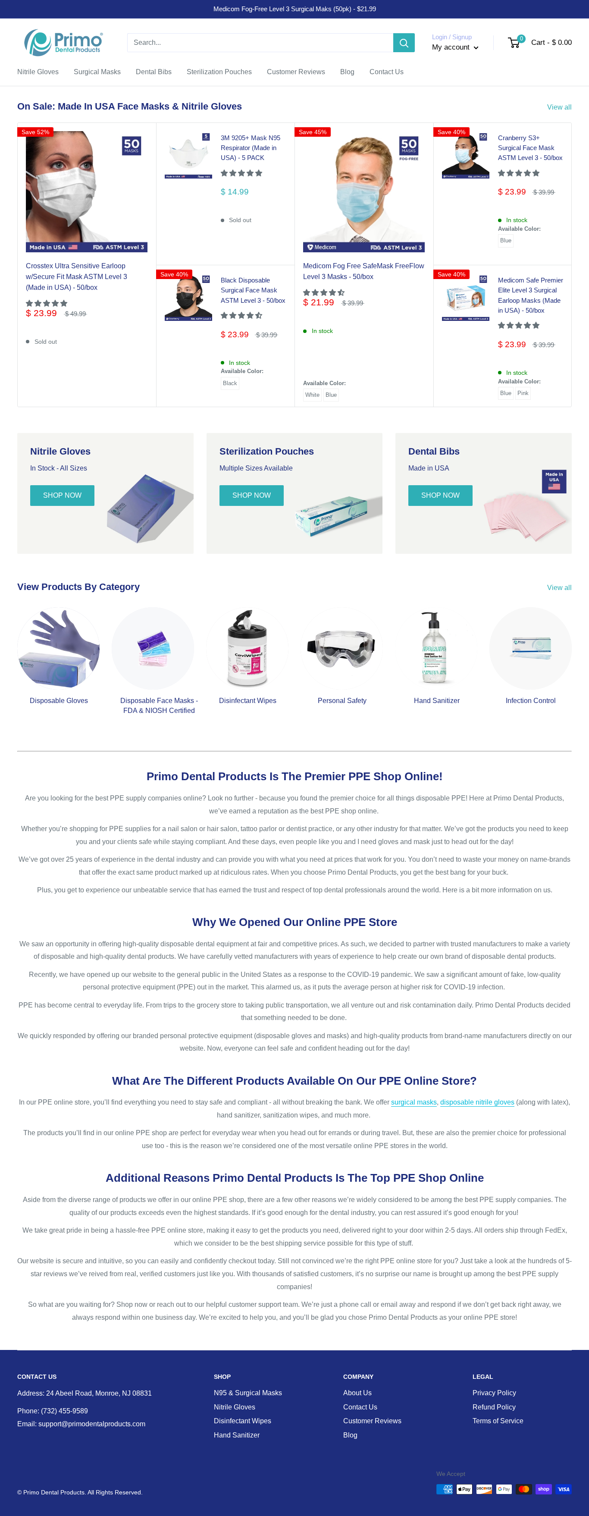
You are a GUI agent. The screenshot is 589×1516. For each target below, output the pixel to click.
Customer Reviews (372, 1421)
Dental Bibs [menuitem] (154, 71)
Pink (523, 393)
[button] (47, 303)
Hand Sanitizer (237, 1435)
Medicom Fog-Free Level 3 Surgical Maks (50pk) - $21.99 (294, 9)
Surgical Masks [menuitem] (97, 71)
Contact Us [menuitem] (387, 71)
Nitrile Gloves (234, 1407)
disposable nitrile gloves (477, 1102)
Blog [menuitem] (347, 71)
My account (452, 47)
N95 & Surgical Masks (248, 1393)
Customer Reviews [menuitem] (296, 71)
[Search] (404, 42)
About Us (357, 1393)
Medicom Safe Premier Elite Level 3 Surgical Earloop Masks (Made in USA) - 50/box (530, 295)
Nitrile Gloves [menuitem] (38, 71)
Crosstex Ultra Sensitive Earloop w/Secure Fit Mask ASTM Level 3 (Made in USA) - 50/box (76, 276)
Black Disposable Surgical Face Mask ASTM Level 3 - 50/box (253, 290)
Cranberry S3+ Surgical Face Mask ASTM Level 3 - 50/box (530, 148)
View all (560, 107)
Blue (331, 395)
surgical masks (414, 1102)
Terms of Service (498, 1421)
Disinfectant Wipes (242, 1421)
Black (230, 383)
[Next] (571, 657)
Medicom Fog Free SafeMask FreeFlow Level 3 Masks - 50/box (363, 271)
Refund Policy (494, 1407)
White (312, 395)
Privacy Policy (494, 1393)
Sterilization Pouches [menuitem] (219, 71)
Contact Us (360, 1407)
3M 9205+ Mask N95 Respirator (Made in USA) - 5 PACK (250, 148)
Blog (350, 1435)
